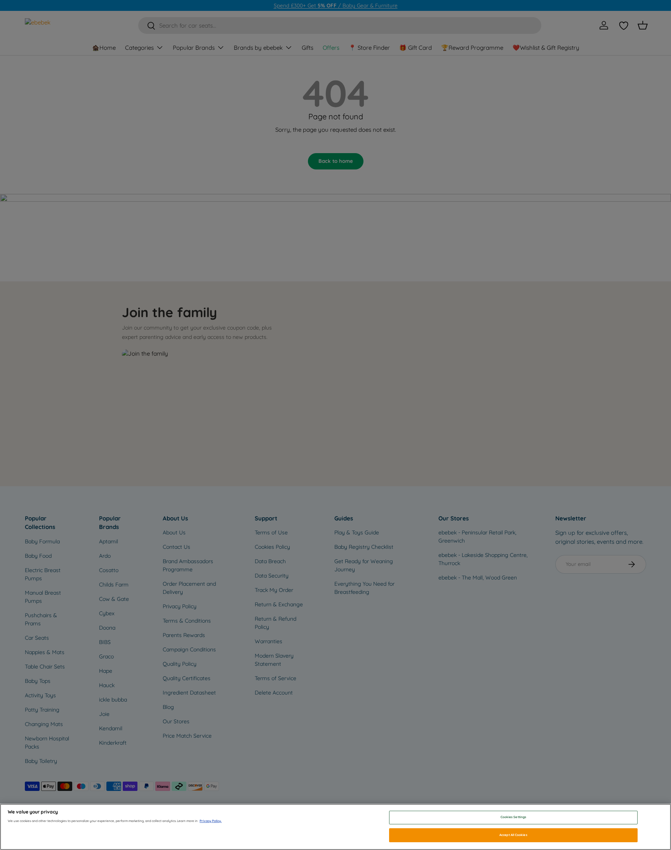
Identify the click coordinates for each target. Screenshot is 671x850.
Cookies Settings (513, 817)
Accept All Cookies (513, 835)
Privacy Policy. (211, 821)
